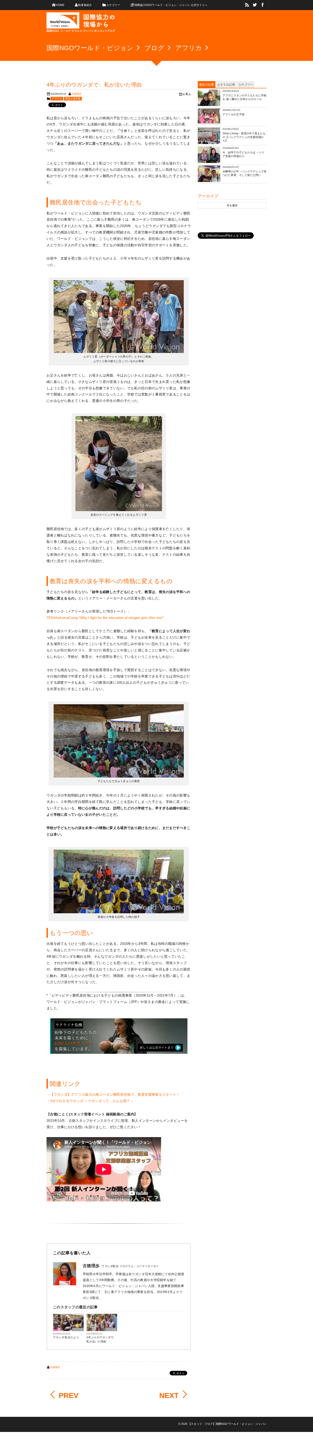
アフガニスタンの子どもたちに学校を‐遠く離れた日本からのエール (244, 97)
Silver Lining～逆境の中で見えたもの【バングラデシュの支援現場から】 (244, 137)
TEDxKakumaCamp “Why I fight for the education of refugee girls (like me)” (105, 618)
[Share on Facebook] (262, 5)
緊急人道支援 (72, 98)
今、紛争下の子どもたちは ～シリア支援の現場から (243, 154)
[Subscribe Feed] (247, 5)
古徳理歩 (76, 93)
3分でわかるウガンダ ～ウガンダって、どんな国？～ (92, 1101)
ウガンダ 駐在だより (66, 1337)
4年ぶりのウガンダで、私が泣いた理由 (101, 1339)
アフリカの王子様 (233, 114)
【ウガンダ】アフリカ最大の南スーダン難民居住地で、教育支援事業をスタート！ (115, 1094)
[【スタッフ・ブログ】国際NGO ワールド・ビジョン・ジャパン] (81, 24)
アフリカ (57, 98)
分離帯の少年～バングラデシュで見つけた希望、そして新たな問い (244, 173)
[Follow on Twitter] (255, 5)
